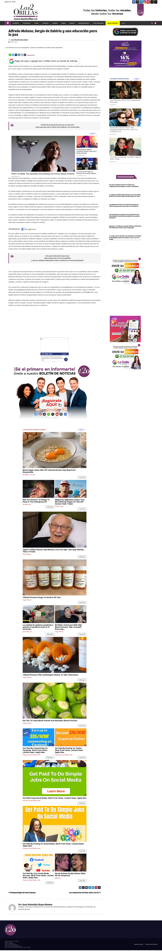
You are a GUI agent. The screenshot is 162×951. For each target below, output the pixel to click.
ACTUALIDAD (26, 23)
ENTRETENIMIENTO (83, 23)
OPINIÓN (54, 23)
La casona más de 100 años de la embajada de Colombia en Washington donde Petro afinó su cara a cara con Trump (125, 237)
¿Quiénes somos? (138, 944)
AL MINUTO (16, 23)
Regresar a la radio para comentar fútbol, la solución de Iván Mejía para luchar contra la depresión (125, 226)
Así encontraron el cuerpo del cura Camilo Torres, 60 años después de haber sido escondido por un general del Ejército (124, 216)
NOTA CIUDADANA (98, 23)
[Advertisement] (54, 324)
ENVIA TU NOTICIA (113, 23)
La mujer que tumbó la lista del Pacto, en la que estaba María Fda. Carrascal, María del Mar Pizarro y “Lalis (125, 195)
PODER (36, 23)
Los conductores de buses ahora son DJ (84, 892)
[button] (152, 23)
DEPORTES (45, 23)
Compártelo (31, 55)
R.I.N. (123, 23)
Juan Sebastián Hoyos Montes (19, 39)
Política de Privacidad (151, 944)
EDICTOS (72, 23)
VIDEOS (63, 23)
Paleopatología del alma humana (23, 892)
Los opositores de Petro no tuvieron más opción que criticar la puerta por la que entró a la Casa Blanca (124, 205)
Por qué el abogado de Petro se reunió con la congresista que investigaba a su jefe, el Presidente (123, 185)
